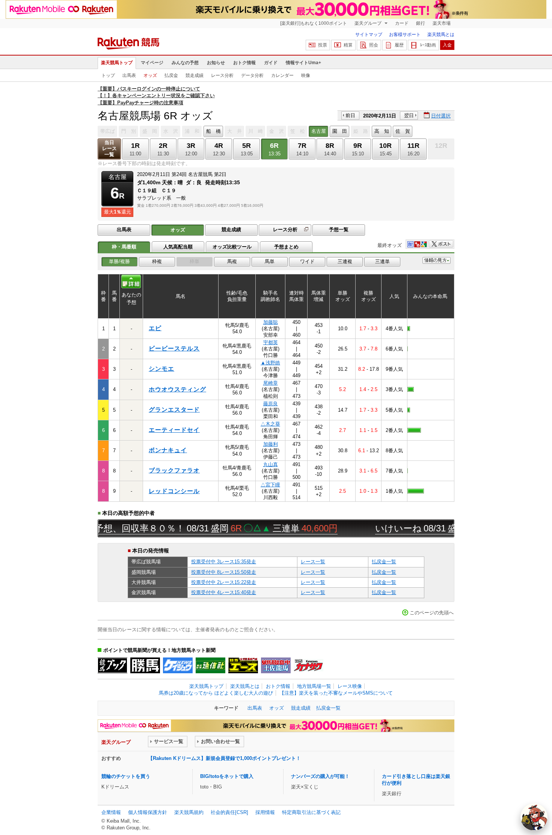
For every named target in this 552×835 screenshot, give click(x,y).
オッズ (150, 75)
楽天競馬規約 (189, 812)
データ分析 (252, 75)
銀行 (420, 23)
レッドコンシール (174, 491)
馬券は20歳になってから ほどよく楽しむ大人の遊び (216, 693)
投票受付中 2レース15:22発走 (223, 582)
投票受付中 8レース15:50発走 (223, 572)
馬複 (232, 261)
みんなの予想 (185, 62)
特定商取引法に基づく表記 (311, 812)
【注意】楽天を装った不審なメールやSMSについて (336, 693)
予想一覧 (338, 229)
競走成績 (195, 75)
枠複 (157, 261)
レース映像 (350, 686)
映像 (305, 75)
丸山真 (270, 464)
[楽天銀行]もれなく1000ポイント (313, 23)
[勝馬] (145, 665)
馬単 (269, 261)
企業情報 (111, 812)
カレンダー (282, 75)
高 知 (381, 131)
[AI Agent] (533, 816)
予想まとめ (286, 247)
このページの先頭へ (432, 612)
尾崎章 (270, 383)
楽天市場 (442, 23)
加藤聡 (270, 322)
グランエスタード (174, 409)
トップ (108, 75)
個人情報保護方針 (147, 812)
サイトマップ (368, 34)
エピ (155, 328)
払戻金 (171, 75)
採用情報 (265, 812)
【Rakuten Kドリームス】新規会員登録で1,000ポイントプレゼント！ (224, 758)
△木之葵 (270, 424)
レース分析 (222, 75)
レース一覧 (313, 561)
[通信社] (210, 665)
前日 (350, 115)
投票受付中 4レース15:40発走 (223, 592)
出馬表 (129, 75)
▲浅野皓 (270, 363)
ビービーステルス (174, 348)
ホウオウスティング (177, 389)
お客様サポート (405, 34)
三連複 (345, 261)
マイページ (152, 62)
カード (402, 23)
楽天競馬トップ (117, 62)
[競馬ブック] (112, 665)
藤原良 (270, 403)
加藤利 (270, 444)
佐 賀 (402, 131)
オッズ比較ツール (232, 247)
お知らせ (216, 62)
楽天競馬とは (440, 34)
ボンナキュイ (168, 450)
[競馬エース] (243, 665)
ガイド (271, 62)
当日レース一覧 (109, 148)
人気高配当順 (178, 247)
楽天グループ (368, 23)
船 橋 (213, 131)
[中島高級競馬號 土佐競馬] (276, 665)
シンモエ (161, 369)
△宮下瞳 (270, 484)
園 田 (339, 131)
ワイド (307, 261)
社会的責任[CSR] (229, 812)
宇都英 (270, 342)
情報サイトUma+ (303, 62)
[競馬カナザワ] (308, 665)
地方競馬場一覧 (314, 686)
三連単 (382, 261)
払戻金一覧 (384, 561)
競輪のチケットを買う (125, 776)
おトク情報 (244, 62)
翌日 (409, 115)
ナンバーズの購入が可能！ (320, 776)
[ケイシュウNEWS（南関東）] (178, 665)
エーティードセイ (174, 430)
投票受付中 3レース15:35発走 (223, 561)
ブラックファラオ (174, 470)
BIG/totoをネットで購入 (226, 776)
